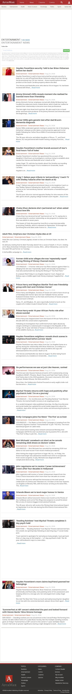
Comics (40, 672)
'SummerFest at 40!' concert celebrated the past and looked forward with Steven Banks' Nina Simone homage (34, 610)
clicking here (11, 60)
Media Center (59, 680)
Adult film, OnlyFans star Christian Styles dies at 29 (26, 233)
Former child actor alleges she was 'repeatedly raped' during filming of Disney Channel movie (41, 259)
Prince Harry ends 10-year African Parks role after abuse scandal (40, 311)
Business (4, 7)
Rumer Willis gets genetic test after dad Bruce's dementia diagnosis (38, 121)
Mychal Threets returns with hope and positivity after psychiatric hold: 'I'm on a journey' (42, 392)
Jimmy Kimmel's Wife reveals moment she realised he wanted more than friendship (41, 95)
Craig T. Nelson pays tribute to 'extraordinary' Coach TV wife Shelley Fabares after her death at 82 (42, 178)
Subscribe (66, 50)
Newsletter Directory (61, 683)
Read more (36, 87)
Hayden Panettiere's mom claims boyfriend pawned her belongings (43, 582)
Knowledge (43, 7)
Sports (59, 7)
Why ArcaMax (59, 677)
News (40, 669)
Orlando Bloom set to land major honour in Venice (40, 492)
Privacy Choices (65, 692)
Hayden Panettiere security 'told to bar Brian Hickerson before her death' (42, 69)
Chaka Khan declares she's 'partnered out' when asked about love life (42, 209)
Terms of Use (57, 690)
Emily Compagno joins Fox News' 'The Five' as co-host (41, 416)
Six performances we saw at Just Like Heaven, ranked (41, 367)
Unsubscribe (65, 690)
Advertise (40, 690)
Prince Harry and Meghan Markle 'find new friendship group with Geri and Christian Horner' (42, 285)
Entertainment (14, 7)
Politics (52, 7)
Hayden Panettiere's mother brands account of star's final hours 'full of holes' (41, 149)
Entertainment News (36, 74)
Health (23, 7)
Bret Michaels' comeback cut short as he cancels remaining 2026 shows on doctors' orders (39, 441)
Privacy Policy (48, 690)
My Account (59, 675)
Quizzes (40, 677)
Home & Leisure (32, 7)
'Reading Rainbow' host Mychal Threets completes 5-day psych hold (41, 521)
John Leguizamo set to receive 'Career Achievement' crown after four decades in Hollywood (40, 467)
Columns (41, 675)
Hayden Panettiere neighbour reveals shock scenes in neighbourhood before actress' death (41, 337)
